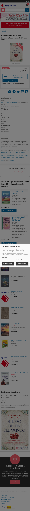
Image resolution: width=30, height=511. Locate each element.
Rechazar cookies (7, 263)
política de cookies (18, 259)
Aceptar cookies (22, 263)
